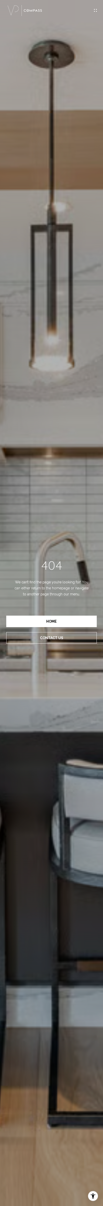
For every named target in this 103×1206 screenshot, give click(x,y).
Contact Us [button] (51, 638)
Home (51, 621)
